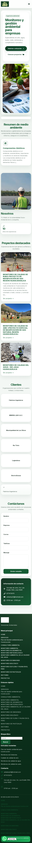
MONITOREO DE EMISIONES (10, 660)
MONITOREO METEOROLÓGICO (12, 653)
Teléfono (6, 543)
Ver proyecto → (8, 298)
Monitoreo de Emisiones (9, 755)
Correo (5, 534)
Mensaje (6, 552)
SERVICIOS (4, 637)
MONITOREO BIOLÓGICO (9, 663)
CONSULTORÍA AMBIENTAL (10, 645)
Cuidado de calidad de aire (9, 758)
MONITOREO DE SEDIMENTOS (11, 650)
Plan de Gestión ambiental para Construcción (14, 806)
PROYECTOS (5, 678)
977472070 (10, 593)
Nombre (6, 516)
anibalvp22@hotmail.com (14, 597)
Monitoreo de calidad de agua (11, 761)
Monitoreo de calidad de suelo (11, 764)
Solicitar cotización (15, 48)
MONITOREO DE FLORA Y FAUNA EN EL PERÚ (15, 833)
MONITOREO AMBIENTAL (9, 648)
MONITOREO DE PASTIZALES (11, 672)
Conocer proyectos (15, 54)
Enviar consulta (16, 571)
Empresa (6, 525)
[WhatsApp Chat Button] (4, 838)
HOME (3, 634)
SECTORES (4, 675)
